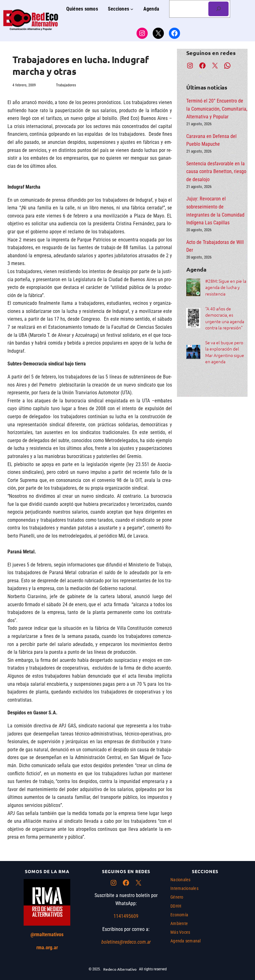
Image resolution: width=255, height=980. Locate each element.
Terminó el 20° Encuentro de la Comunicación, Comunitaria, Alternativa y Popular (216, 109)
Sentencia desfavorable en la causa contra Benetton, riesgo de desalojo (216, 171)
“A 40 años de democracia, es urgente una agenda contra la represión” (224, 318)
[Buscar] (218, 9)
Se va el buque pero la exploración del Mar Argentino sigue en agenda (224, 351)
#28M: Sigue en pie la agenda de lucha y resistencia (225, 287)
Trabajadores (66, 85)
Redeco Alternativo (120, 969)
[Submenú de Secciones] (131, 9)
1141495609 (126, 916)
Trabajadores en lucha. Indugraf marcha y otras (80, 65)
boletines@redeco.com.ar (126, 942)
